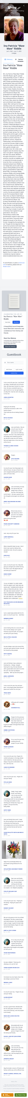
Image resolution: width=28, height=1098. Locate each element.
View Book (7, 322)
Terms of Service (18, 1086)
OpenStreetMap (15, 1088)
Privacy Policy (10, 1086)
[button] (14, 850)
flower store (6, 266)
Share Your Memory (10, 346)
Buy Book (16, 322)
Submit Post (14, 373)
